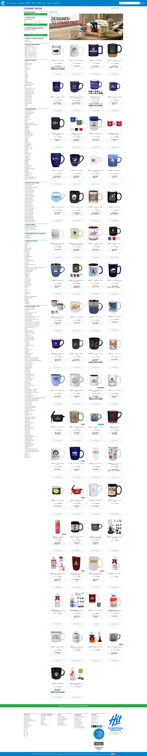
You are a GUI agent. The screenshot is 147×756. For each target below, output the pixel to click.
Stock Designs (61, 723)
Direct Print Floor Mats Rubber (31, 359)
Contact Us (93, 719)
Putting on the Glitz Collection (31, 268)
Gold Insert (27, 381)
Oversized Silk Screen (29, 410)
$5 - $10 (26, 731)
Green (26, 73)
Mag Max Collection (29, 205)
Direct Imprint (28, 355)
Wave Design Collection (30, 220)
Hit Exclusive (28, 119)
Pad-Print (27, 415)
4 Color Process (28, 315)
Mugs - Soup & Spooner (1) (31, 54)
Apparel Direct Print (29, 327)
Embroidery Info (77, 719)
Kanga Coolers (28, 153)
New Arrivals (27, 259)
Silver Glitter (27, 431)
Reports (42, 722)
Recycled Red (28, 100)
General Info (77, 718)
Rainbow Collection (29, 216)
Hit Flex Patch (28, 384)
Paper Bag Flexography (30, 417)
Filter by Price (35, 24)
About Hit (93, 720)
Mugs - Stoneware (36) (30, 55)
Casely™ (26, 286)
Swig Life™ (27, 174)
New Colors (27, 244)
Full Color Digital (28, 379)
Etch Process (28, 373)
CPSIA (26, 245)
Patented (27, 257)
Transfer (27, 447)
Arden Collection (28, 185)
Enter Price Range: (28, 19)
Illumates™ (27, 292)
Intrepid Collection (29, 199)
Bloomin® (27, 142)
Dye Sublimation (28, 366)
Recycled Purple (28, 99)
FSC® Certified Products (30, 229)
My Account (21, 3)
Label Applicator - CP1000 (31, 389)
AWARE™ (27, 139)
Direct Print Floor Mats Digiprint (32, 357)
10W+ (26, 295)
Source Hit (27, 273)
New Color (27, 252)
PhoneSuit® (27, 164)
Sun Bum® (27, 137)
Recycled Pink (28, 97)
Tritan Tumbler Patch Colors (31, 448)
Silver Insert (27, 432)
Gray (26, 71)
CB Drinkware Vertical (30, 339)
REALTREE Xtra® (28, 134)
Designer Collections (28, 719)
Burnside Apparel (28, 113)
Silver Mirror (27, 433)
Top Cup (27, 289)
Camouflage (27, 68)
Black (26, 61)
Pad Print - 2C (28, 413)
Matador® (27, 160)
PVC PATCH (27, 421)
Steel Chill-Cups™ (29, 172)
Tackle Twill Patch (29, 446)
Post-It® (27, 128)
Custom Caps (77, 725)
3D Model (27, 303)
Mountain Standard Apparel (31, 124)
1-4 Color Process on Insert (31, 312)
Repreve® (27, 167)
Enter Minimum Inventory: (30, 29)
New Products (27, 716)
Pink (26, 78)
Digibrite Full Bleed (29, 353)
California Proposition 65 (30, 264)
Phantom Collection (29, 210)
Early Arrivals (27, 718)
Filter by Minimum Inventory (35, 35)
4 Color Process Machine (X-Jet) (32, 319)
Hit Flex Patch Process (30, 385)
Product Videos (61, 720)
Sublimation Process (29, 444)
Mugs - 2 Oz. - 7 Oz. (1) (30, 50)
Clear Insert (27, 342)
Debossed (27, 350)
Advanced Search (35, 14)
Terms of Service (95, 722)
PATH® (26, 163)
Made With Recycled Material (31, 226)
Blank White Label (29, 331)
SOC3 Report (94, 723)
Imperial (26, 152)
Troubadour (27, 282)
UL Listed (27, 253)
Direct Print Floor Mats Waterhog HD (33, 360)
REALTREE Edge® (29, 132)
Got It (112, 754)
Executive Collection (29, 191)
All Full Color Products (30, 308)
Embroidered (28, 368)
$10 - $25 (26, 733)
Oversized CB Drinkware (30, 407)
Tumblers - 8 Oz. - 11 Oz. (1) (31, 57)
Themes (49, 3)
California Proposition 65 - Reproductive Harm (35, 267)
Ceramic (27, 341)
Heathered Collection (29, 195)
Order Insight (43, 719)
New (8, 3)
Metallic (26, 74)
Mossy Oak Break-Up (29, 123)
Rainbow (27, 81)
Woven (26, 455)
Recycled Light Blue (29, 84)
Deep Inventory (57, 3)
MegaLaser (27, 275)
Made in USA (28, 249)
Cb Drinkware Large (29, 337)
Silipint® (27, 299)
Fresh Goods (27, 281)
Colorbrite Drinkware (29, 345)
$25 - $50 (26, 734)
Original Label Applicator (30, 406)
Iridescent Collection (29, 201)
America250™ (28, 293)
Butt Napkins (28, 302)
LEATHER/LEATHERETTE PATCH (32, 399)
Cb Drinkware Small (29, 338)
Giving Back (27, 236)
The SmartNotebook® (30, 178)
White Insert (27, 454)
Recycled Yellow (28, 103)
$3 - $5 (25, 730)
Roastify (27, 170)
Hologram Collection (29, 196)
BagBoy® (27, 141)
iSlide (26, 121)
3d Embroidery (28, 313)
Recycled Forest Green (30, 88)
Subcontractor (28, 442)
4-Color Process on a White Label (32, 323)
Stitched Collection (29, 219)
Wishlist (42, 720)
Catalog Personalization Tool (30, 720)
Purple (26, 79)
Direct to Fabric (28, 361)
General (39, 3)
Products (13, 3)
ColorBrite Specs (78, 722)
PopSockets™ (28, 285)
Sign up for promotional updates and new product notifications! (73, 705)
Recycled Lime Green (29, 90)
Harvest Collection (29, 194)
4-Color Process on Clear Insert (32, 324)
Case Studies (60, 722)
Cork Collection (28, 188)
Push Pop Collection (29, 213)
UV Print (27, 453)
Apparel (28, 3)
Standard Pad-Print (29, 439)
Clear (26, 70)
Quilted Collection (29, 214)
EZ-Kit (26, 291)
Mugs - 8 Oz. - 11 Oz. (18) (30, 51)
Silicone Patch (28, 424)
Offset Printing (28, 404)
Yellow (26, 106)
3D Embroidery (28, 248)
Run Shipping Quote (62, 718)
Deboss (26, 348)
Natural (26, 75)
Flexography (27, 377)
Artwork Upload (61, 716)
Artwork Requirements (79, 716)
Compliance (26, 726)
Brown (26, 67)
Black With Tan (28, 64)
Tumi (26, 179)
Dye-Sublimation (28, 367)
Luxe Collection (28, 203)
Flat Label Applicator (29, 375)
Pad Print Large (28, 414)
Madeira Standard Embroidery (31, 400)
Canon (26, 334)
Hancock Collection (29, 192)
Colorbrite (27, 344)
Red (26, 86)
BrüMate (27, 146)
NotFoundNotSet (28, 402)
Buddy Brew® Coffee (29, 112)
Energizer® (27, 114)
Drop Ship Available (29, 270)
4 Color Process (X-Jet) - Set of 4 (32, 316)
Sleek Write (27, 255)
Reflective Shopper (29, 135)
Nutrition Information (78, 726)
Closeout (27, 40)
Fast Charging (28, 279)
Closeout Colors (28, 41)
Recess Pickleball (28, 166)
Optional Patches (28, 271)
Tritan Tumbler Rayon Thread (31, 451)
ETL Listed (27, 262)
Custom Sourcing (78, 723)
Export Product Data (62, 725)
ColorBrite (27, 242)
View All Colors (58, 68)
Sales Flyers (26, 722)
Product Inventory (28, 725)
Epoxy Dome (28, 371)
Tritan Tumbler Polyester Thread (32, 450)
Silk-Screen (27, 429)
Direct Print (27, 356)
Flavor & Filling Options (79, 727)
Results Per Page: (115, 8)
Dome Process (28, 364)
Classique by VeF (28, 148)
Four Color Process (29, 378)
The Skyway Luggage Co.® (31, 177)
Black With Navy (28, 63)
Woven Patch (28, 457)
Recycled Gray (28, 89)
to (35, 21)
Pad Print (27, 411)
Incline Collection (28, 198)
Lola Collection (28, 202)
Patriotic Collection (29, 209)
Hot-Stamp (27, 386)
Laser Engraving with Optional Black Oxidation (35, 397)
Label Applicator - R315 (30, 390)
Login (143, 3)
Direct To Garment (29, 363)
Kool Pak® (27, 155)
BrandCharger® (28, 143)
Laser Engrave (28, 393)
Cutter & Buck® (28, 284)
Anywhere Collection (29, 184)
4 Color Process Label (30, 317)
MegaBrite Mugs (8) (29, 46)
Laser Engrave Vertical (30, 395)
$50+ (25, 736)
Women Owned (28, 238)
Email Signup (43, 723)
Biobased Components (30, 227)
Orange (26, 77)
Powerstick (27, 130)
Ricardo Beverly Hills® (30, 168)
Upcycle (27, 230)
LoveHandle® (28, 159)
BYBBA (26, 300)
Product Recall (94, 718)
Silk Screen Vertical (29, 428)
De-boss (27, 346)
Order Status (43, 716)
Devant (26, 149)
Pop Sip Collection (29, 212)
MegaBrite (27, 274)
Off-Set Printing (28, 403)
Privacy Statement (95, 716)
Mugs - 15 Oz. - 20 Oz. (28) (31, 49)
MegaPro (27, 161)
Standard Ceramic (29, 435)
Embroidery (27, 370)
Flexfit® (26, 150)
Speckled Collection (29, 217)
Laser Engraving (28, 396)
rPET (26, 288)
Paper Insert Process (29, 418)
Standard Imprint (28, 437)
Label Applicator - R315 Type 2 (32, 392)
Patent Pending (28, 256)
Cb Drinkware (28, 335)
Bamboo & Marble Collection (31, 187)
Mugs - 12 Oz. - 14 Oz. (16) (31, 47)
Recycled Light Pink (29, 92)
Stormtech (27, 116)
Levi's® (26, 120)
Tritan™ (26, 138)
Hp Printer (27, 388)
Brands (33, 3)
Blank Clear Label (29, 330)
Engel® (26, 117)
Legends (27, 157)
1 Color (26, 310)
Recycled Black (28, 82)
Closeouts (26, 723)
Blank (26, 328)
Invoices (42, 718)
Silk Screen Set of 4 (29, 426)
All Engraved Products (30, 309)
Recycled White (28, 102)
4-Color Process (28, 320)
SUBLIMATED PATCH (29, 443)
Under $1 (26, 727)
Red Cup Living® (28, 297)
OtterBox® (27, 127)
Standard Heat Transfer (30, 436)
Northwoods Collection (30, 208)
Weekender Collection (30, 221)
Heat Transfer (28, 382)
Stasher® (27, 171)
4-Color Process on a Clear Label (32, 321)
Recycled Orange (28, 96)
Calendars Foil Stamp (29, 332)
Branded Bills (28, 145)
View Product (58, 74)
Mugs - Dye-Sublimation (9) (31, 53)
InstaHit (26, 263)
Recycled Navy (28, 95)
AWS (44, 3)
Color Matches (77, 720)
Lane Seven (27, 156)
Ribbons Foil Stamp (29, 422)
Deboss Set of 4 (28, 349)
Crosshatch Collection (30, 190)
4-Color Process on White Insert (32, 326)
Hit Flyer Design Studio (63, 719)
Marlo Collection (28, 206)
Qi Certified (27, 131)
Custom (26, 266)
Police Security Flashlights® (31, 296)
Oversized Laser (28, 408)
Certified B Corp (28, 235)
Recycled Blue (28, 85)
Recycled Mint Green (29, 93)
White (26, 104)
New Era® (27, 126)
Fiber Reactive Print (29, 374)
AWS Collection (28, 110)
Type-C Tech (28, 278)
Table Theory (28, 175)
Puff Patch (27, 419)
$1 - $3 (25, 729)
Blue (26, 66)
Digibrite (27, 250)
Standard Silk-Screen (29, 440)
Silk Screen (27, 425)
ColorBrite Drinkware (29, 260)
